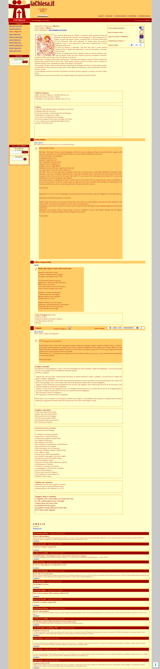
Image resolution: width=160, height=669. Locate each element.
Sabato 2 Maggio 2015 (15, 34)
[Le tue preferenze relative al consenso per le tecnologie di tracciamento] (155, 664)
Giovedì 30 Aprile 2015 (15, 29)
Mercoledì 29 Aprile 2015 (15, 26)
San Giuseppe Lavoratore (58, 30)
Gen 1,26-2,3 (38, 142)
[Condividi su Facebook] (142, 42)
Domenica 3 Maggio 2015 (15, 37)
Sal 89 (36, 265)
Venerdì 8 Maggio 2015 (15, 51)
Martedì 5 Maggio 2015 (15, 42)
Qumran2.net (37, 528)
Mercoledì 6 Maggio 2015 (15, 45)
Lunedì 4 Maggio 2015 (15, 40)
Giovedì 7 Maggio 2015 (15, 48)
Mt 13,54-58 (38, 332)
